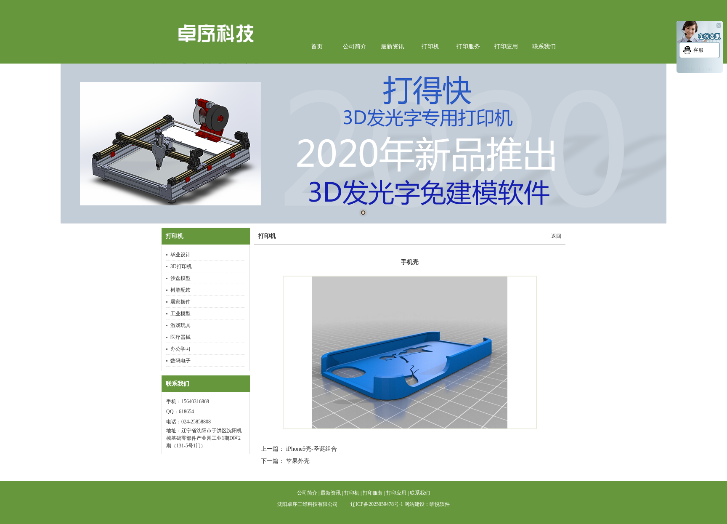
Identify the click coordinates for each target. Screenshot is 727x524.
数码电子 (180, 361)
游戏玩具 (180, 325)
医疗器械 (180, 337)
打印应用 (396, 493)
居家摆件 (180, 302)
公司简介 (307, 493)
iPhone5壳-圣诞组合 (311, 449)
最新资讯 (331, 493)
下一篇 (270, 461)
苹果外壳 (297, 461)
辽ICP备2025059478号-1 (376, 504)
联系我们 (177, 383)
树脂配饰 (180, 290)
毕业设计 (180, 255)
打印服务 (373, 493)
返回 (556, 236)
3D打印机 (181, 266)
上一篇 (270, 449)
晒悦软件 (440, 504)
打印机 (174, 236)
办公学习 (180, 349)
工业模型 (180, 314)
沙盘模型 (180, 278)
